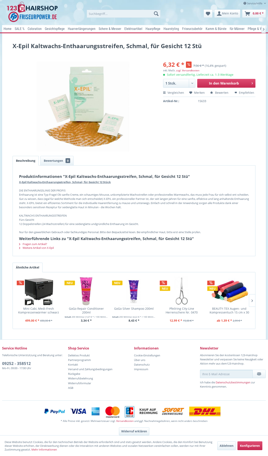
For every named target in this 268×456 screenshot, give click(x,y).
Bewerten (221, 93)
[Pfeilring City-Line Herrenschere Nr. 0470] (182, 291)
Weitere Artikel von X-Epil (38, 248)
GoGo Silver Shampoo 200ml (134, 309)
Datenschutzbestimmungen (233, 382)
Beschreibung (25, 161)
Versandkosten (125, 421)
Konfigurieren (250, 446)
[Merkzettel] (208, 13)
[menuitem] (124, 13)
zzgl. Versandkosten (187, 70)
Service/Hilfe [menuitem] (254, 3)
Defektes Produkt (79, 355)
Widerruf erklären (134, 431)
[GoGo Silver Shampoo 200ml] (134, 291)
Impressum (141, 369)
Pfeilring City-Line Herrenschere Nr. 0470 (182, 310)
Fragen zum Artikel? (34, 244)
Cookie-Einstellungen (147, 355)
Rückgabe (74, 374)
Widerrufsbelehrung (80, 378)
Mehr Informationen (44, 449)
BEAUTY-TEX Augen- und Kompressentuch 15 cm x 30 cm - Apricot (229, 310)
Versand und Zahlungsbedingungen (90, 369)
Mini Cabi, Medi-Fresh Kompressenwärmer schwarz (38, 310)
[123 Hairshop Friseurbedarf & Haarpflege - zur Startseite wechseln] (33, 12)
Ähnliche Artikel (27, 267)
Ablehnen (226, 446)
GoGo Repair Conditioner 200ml (86, 310)
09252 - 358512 (16, 363)
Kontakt (73, 364)
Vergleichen (175, 93)
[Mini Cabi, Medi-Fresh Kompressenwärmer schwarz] (39, 291)
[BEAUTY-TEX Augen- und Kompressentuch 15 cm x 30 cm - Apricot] (229, 291)
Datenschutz (142, 364)
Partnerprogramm (79, 360)
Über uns (139, 360)
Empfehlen (246, 93)
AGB (70, 388)
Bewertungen (56, 161)
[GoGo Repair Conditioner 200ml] (86, 291)
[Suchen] (156, 13)
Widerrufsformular (79, 383)
